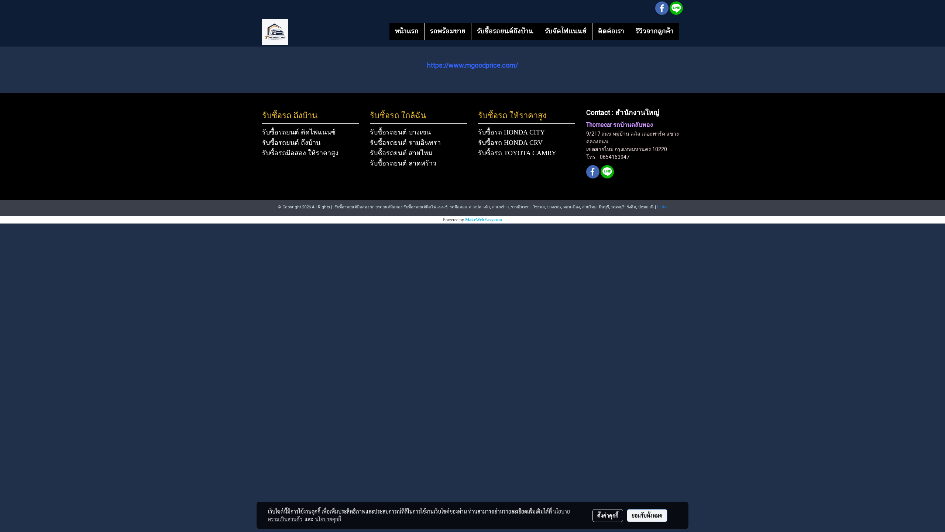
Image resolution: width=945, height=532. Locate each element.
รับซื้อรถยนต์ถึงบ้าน (505, 31)
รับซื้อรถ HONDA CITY (511, 132)
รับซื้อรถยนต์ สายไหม (401, 153)
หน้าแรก (407, 31)
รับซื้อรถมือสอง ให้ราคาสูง (300, 153)
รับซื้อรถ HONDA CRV (510, 142)
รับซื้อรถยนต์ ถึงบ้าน (291, 142)
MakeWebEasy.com (483, 219)
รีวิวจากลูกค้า (655, 31)
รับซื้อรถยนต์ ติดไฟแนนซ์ (299, 132)
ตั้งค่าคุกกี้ (607, 515)
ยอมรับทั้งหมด (647, 515)
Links (662, 207)
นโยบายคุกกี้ (328, 519)
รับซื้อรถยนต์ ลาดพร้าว (403, 163)
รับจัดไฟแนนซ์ (566, 31)
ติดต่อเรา (611, 31)
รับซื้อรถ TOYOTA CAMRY (517, 153)
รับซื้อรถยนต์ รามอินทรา (405, 142)
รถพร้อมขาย (447, 31)
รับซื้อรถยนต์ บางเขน (400, 132)
